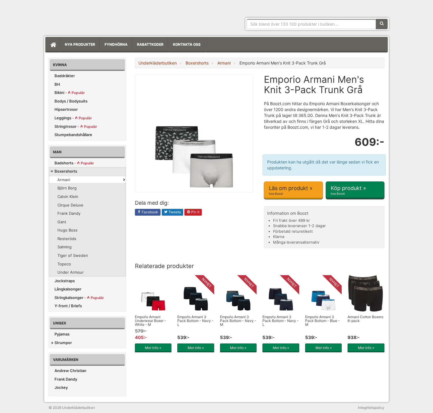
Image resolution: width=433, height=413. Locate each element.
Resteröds (66, 238)
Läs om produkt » (291, 190)
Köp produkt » (348, 190)
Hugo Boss (67, 230)
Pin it (194, 212)
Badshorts (74, 163)
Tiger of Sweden (72, 255)
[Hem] (52, 44)
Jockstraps (64, 280)
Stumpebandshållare (73, 134)
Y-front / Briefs (68, 305)
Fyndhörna (116, 44)
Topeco (64, 264)
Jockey (61, 387)
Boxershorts (65, 171)
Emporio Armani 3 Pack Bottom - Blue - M (322, 321)
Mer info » (153, 348)
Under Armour (70, 272)
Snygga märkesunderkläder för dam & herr (93, 16)
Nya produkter (80, 44)
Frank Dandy (68, 213)
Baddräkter (64, 75)
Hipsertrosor (66, 109)
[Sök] (382, 24)
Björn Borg (67, 188)
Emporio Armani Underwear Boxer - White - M (150, 321)
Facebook (149, 212)
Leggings (73, 117)
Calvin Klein (67, 196)
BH (57, 84)
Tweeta (174, 212)
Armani (63, 179)
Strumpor (63, 342)
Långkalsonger (67, 289)
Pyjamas (62, 334)
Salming (64, 247)
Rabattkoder (150, 44)
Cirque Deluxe (70, 205)
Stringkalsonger (79, 297)
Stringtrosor (75, 126)
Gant (61, 221)
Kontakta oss (187, 44)
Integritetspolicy (371, 407)
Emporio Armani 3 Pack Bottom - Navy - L (195, 321)
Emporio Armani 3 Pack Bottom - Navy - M (238, 321)
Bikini (69, 92)
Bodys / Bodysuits (70, 101)
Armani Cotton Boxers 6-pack (365, 319)
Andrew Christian (70, 370)
